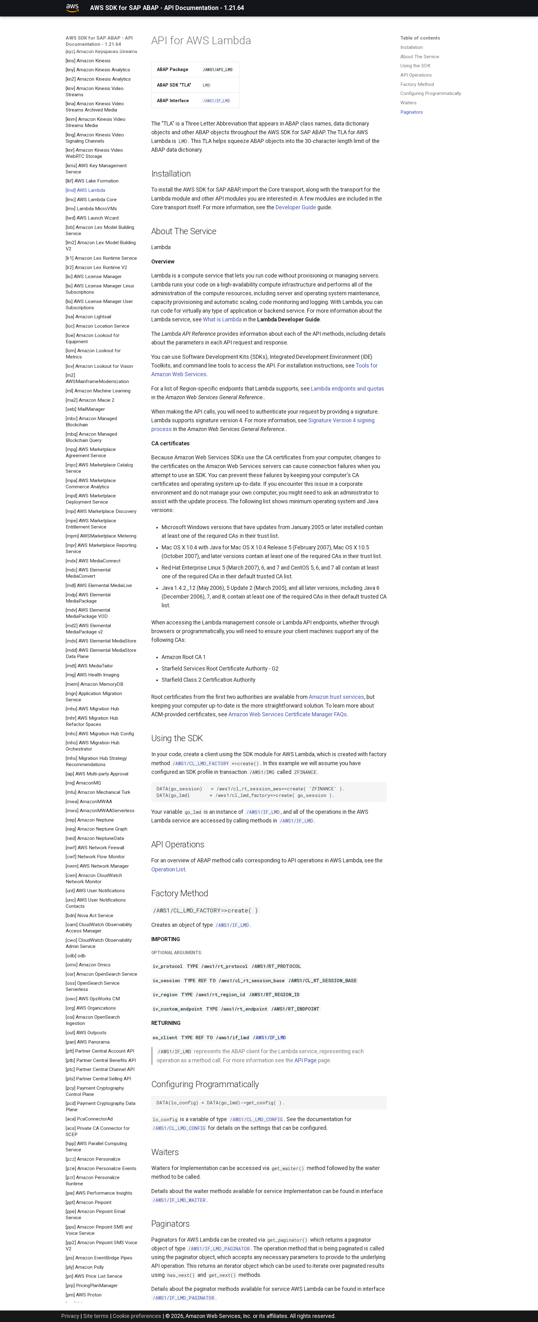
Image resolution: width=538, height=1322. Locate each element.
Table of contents (420, 38)
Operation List (168, 869)
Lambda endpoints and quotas (347, 389)
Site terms (96, 1316)
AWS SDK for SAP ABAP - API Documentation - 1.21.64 (99, 41)
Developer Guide (296, 207)
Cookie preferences (137, 1316)
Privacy (70, 1316)
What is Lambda (222, 319)
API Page (306, 1060)
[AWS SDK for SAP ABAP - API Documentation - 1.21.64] (72, 8)
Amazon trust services (336, 697)
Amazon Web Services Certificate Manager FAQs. (288, 714)
